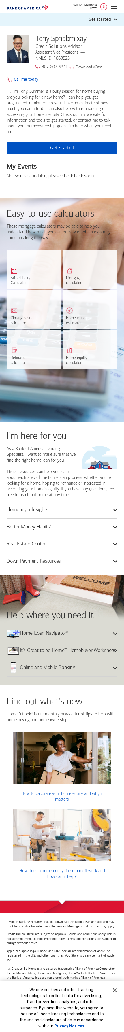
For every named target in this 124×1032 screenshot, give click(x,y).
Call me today (26, 79)
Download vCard (89, 67)
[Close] (114, 990)
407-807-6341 (55, 67)
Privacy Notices (69, 1026)
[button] (62, 19)
